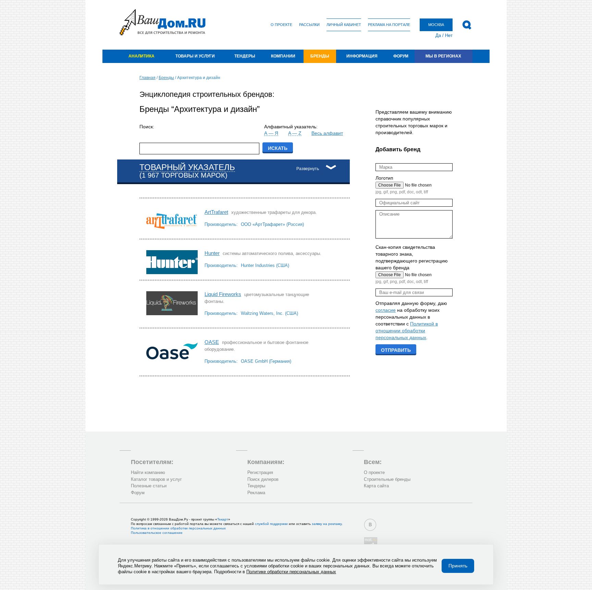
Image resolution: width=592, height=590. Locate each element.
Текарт (222, 519)
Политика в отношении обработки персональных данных (178, 528)
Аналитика (141, 56)
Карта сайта (376, 485)
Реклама (256, 492)
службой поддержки (271, 524)
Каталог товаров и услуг (156, 479)
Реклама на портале (389, 25)
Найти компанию (148, 472)
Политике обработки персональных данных (291, 571)
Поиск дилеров (263, 479)
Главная (147, 77)
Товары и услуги (195, 56)
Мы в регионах (443, 56)
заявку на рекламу (327, 524)
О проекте (281, 25)
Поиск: (146, 126)
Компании (283, 56)
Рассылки (309, 25)
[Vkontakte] (370, 525)
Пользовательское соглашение (157, 533)
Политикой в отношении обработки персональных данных (406, 330)
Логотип (384, 178)
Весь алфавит (327, 133)
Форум (400, 56)
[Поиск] (466, 25)
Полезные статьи (148, 485)
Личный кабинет (343, 25)
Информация (362, 56)
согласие (385, 310)
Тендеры (244, 56)
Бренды (319, 56)
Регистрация (260, 472)
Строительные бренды (387, 479)
